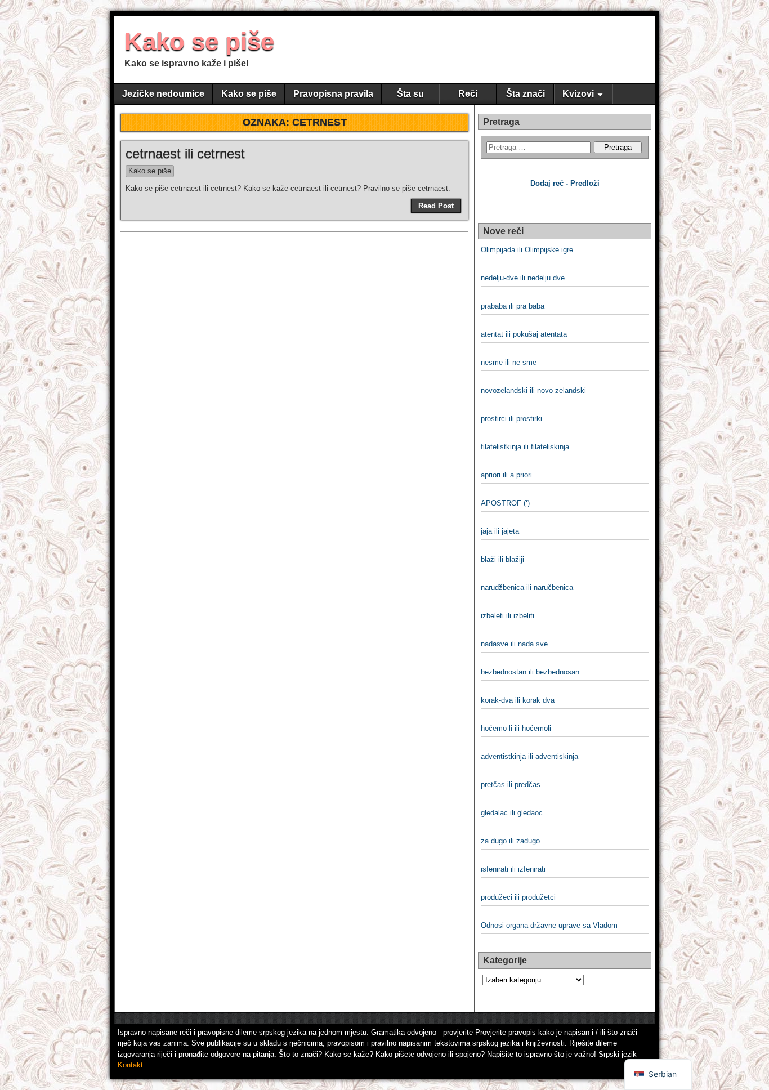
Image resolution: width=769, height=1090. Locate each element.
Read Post (436, 206)
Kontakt (130, 1065)
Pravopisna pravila (333, 94)
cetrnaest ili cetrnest (185, 153)
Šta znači (525, 94)
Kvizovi (578, 94)
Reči (467, 94)
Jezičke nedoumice (163, 94)
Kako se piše (199, 41)
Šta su (410, 94)
